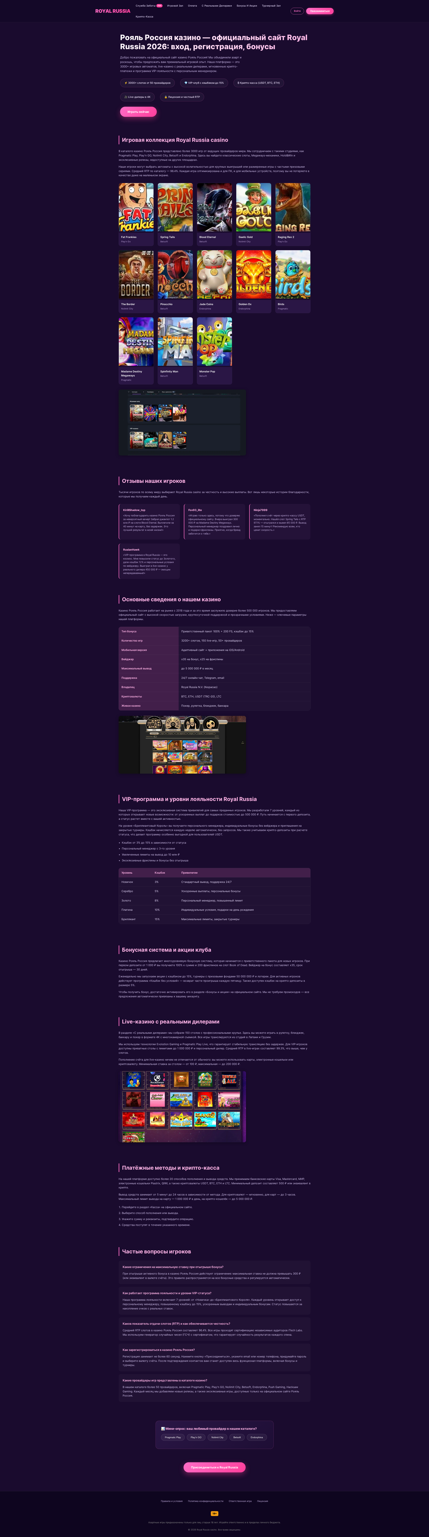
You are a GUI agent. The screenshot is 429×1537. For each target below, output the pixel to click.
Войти (297, 11)
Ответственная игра (240, 1501)
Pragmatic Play (173, 1437)
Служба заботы (148, 5)
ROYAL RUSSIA (112, 11)
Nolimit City (217, 1437)
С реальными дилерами (217, 5)
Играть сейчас (138, 112)
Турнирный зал (271, 5)
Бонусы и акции (247, 5)
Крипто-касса (144, 16)
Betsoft (237, 1437)
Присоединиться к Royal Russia (214, 1467)
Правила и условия (172, 1501)
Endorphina (257, 1437)
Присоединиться (320, 11)
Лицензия (262, 1501)
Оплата (192, 5)
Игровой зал (175, 5)
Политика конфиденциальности (205, 1501)
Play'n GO (196, 1437)
